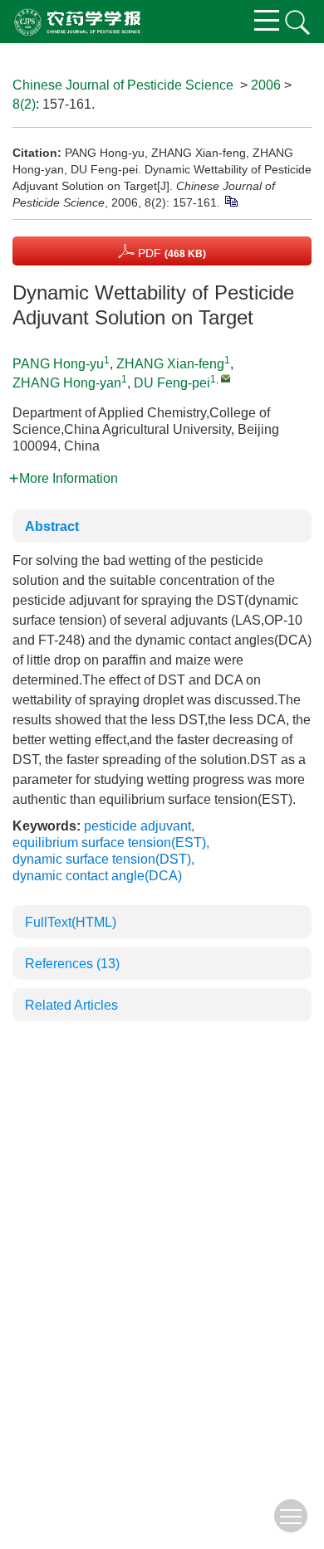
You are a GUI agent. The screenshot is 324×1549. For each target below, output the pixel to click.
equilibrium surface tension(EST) (109, 842)
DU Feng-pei (172, 383)
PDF (170, 253)
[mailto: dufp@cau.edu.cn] (225, 377)
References (72, 964)
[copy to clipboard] (230, 200)
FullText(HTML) (70, 922)
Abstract (52, 526)
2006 (266, 85)
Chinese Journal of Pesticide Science (122, 85)
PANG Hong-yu (58, 364)
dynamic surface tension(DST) (101, 859)
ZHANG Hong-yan (66, 383)
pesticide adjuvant (137, 826)
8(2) (24, 104)
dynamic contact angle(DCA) (97, 876)
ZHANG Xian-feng (170, 364)
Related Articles (71, 1005)
